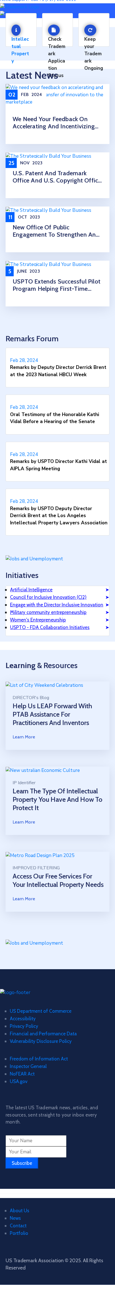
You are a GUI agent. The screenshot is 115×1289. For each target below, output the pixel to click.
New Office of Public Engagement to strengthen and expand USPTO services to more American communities (57, 231)
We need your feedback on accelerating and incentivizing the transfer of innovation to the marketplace (54, 123)
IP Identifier (24, 783)
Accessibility (23, 1018)
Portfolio (19, 1233)
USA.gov (18, 1081)
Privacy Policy (24, 1026)
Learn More (24, 737)
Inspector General (28, 1066)
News (15, 1218)
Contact (18, 1225)
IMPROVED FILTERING (36, 868)
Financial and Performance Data (43, 1033)
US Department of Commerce (40, 1011)
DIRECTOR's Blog (31, 698)
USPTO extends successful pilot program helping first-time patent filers (56, 285)
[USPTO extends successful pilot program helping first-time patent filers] (48, 264)
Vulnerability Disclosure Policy (41, 1041)
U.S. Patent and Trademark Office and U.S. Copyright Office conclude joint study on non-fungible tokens (57, 177)
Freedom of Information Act (39, 1059)
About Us (19, 1210)
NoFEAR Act (22, 1074)
